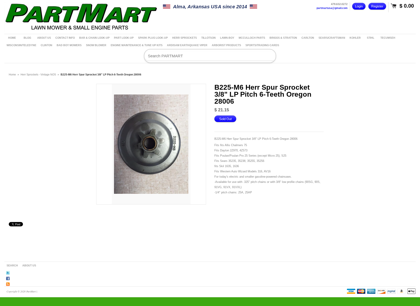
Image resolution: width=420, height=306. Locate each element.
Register (377, 6)
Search (12, 265)
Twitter (8, 272)
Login (359, 6)
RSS (8, 283)
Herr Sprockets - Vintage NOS (38, 74)
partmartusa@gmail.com (332, 8)
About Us (29, 265)
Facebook (8, 278)
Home (12, 74)
